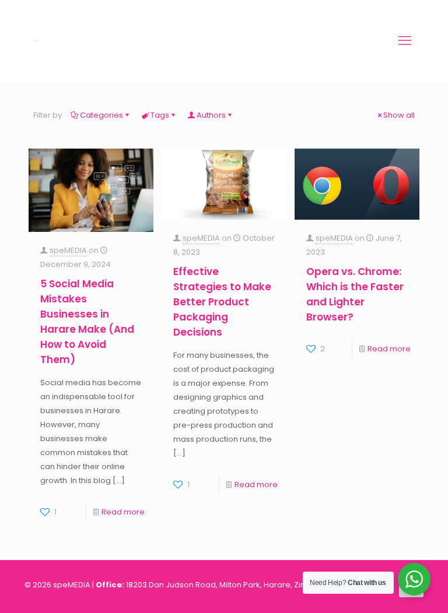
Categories (101, 115)
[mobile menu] (405, 41)
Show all (399, 115)
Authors (211, 115)
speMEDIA (68, 250)
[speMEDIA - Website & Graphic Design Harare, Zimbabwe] (37, 41)
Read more (123, 511)
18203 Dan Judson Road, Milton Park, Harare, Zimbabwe (230, 584)
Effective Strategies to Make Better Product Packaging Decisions (222, 302)
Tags (159, 115)
